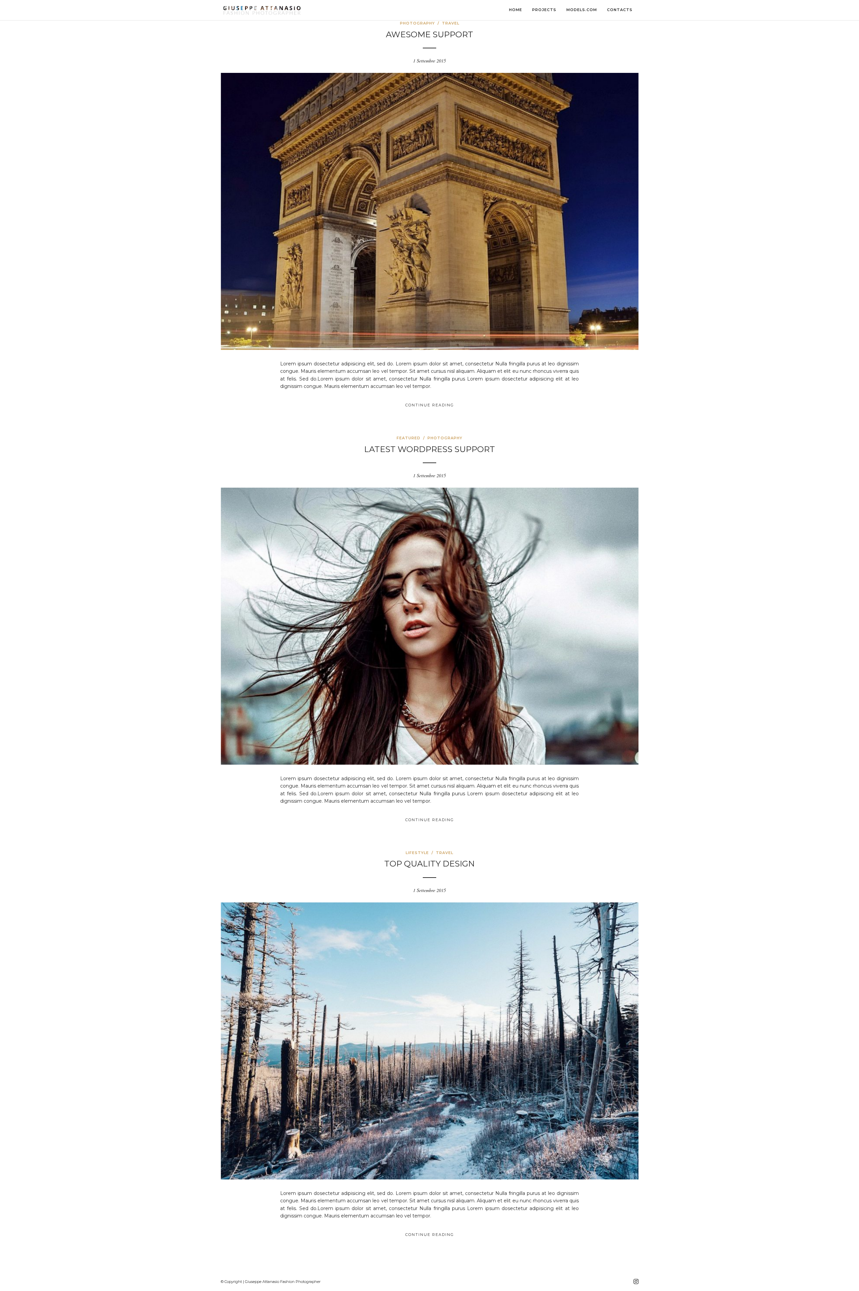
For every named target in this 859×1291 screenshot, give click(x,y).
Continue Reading (429, 405)
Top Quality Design (429, 864)
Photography (417, 23)
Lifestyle (417, 852)
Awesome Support (429, 34)
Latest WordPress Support (429, 449)
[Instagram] (636, 1281)
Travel (450, 23)
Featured (408, 438)
